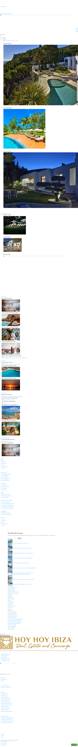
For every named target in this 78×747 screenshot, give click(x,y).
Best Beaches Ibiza (5, 494)
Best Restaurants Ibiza (6, 474)
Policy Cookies (4, 743)
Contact (2, 458)
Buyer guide (4, 485)
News (9, 609)
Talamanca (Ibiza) (11, 626)
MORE (2, 460)
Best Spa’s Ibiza (5, 477)
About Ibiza (4, 463)
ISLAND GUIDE (4, 472)
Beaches (9, 604)
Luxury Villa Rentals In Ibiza (6, 705)
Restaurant (10, 599)
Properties (3, 37)
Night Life (10, 597)
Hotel (9, 596)
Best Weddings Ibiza (6, 478)
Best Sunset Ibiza (5, 497)
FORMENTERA (4, 511)
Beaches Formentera (5, 685)
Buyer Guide (10, 588)
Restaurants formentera (7, 514)
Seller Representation (5, 701)
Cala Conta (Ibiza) (11, 611)
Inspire (9, 603)
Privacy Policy (3, 744)
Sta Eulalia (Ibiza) (11, 624)
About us (3, 461)
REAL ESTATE (3, 483)
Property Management (5, 708)
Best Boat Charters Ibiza (7, 495)
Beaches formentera (6, 512)
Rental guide (4, 488)
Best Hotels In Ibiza (5, 655)
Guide (9, 594)
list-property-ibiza (5, 486)
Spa (8, 600)
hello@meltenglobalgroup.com (6, 13)
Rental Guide (10, 627)
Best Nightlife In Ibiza (5, 660)
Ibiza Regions (3, 393)
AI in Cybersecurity (11, 587)
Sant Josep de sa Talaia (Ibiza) (8, 506)
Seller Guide (10, 629)
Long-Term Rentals (5, 706)
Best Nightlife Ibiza (5, 480)
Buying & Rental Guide (5, 213)
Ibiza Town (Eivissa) (6, 501)
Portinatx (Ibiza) (11, 617)
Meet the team (5, 466)
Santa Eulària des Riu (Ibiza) (7, 508)
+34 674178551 (3, 6)
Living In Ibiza (3, 695)
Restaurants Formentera (6, 687)
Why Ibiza (3, 692)
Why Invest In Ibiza (5, 694)
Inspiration (3, 360)
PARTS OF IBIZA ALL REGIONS (7, 500)
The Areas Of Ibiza (4, 697)
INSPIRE (2, 492)
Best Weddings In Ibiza (5, 658)
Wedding (9, 601)
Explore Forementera (5, 438)
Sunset (9, 607)
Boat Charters (10, 606)
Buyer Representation (5, 700)
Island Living (3, 296)
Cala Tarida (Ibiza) (11, 614)
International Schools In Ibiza (7, 711)
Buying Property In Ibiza (6, 698)
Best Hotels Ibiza (5, 475)
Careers (3, 465)
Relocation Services (5, 709)
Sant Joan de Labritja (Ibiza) (7, 505)
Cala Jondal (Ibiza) (11, 613)
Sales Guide (4, 489)
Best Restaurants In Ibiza (6, 654)
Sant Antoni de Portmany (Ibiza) (8, 503)
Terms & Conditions (5, 741)
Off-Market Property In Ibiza (6, 703)
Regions (9, 610)
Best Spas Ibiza (4, 657)
